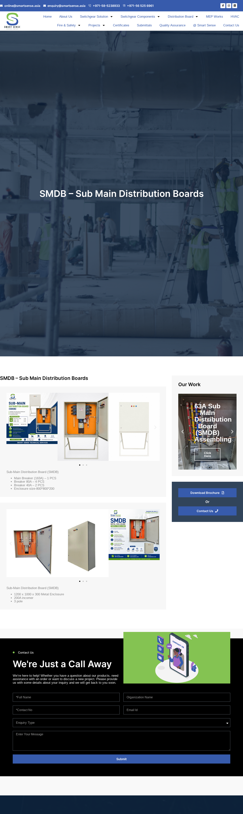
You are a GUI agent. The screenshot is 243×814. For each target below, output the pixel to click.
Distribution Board (180, 16)
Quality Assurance (172, 25)
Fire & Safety (66, 25)
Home (47, 16)
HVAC (235, 16)
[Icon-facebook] (222, 5)
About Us (65, 16)
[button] (10, 427)
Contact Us (231, 25)
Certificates (121, 25)
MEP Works (214, 16)
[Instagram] (228, 5)
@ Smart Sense (204, 25)
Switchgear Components (138, 16)
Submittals (144, 25)
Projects (94, 25)
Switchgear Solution (94, 16)
